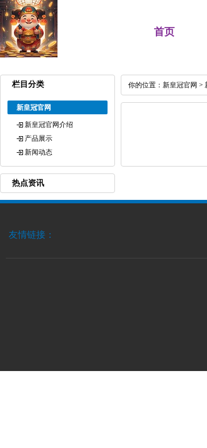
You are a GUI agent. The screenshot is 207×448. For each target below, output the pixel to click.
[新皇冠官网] (28, 55)
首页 (164, 31)
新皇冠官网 (180, 85)
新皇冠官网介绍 (49, 125)
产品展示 (38, 138)
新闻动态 (38, 152)
